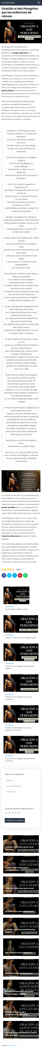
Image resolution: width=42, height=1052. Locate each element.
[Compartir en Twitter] (14, 575)
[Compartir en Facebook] (4, 575)
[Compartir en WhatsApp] (25, 575)
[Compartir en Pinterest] (20, 575)
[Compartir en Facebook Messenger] (9, 575)
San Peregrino (12, 1045)
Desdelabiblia (8, 2)
